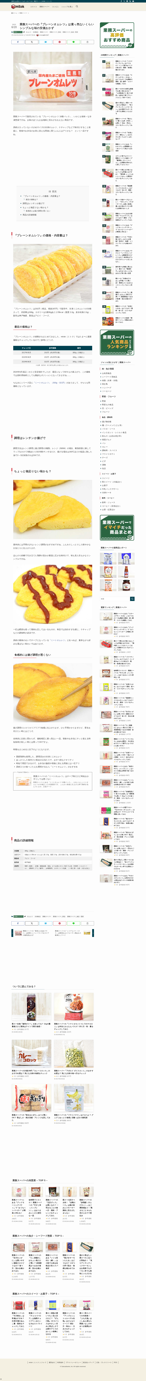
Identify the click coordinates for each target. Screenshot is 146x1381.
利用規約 (60, 1362)
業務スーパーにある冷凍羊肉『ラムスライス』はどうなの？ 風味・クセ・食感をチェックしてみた (124, 217)
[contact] (133, 1)
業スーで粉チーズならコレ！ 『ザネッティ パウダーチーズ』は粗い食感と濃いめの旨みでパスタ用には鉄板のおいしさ (124, 204)
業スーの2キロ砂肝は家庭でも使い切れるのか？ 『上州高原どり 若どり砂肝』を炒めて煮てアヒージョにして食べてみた (124, 93)
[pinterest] (127, 1)
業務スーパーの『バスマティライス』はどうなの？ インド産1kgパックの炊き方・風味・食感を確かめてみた (124, 65)
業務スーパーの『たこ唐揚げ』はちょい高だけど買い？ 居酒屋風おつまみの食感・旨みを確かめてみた (124, 297)
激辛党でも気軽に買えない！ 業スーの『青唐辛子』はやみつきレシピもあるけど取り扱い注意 (124, 270)
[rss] (130, 1)
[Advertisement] (32, 158)
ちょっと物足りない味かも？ (35, 207)
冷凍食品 (35, 32)
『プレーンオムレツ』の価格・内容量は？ (41, 196)
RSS (115, 1362)
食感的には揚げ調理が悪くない (38, 211)
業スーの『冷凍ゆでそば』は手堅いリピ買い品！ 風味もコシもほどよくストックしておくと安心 (124, 283)
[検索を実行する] (132, 599)
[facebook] (121, 1)
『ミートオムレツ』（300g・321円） (49, 383)
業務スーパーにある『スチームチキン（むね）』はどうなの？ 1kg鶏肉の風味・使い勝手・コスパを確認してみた (124, 79)
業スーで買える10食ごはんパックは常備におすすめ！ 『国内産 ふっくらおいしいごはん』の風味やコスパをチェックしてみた (124, 175)
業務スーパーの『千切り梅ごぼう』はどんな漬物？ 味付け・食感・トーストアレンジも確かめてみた (124, 241)
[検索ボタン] (76, 7)
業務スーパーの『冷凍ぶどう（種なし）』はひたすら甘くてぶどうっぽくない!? (124, 136)
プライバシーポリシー (73, 1362)
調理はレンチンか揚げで (33, 203)
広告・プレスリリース (104, 1362)
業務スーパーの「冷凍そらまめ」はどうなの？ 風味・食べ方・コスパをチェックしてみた (124, 309)
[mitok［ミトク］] (17, 6)
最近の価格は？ (32, 199)
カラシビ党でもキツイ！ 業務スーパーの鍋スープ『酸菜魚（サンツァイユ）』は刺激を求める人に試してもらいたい (124, 160)
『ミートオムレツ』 (58, 640)
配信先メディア (88, 1362)
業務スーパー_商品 (55, 32)
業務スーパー (18, 32)
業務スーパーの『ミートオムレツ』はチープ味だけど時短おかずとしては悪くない (61, 777)
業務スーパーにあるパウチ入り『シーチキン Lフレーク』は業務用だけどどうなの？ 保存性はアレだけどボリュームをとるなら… (124, 256)
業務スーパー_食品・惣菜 (70, 32)
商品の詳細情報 (30, 215)
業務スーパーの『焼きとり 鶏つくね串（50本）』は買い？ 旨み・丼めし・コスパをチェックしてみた (124, 123)
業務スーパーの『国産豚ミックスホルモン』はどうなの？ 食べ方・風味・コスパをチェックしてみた (124, 190)
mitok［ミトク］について (38, 1362)
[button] (1, 1379)
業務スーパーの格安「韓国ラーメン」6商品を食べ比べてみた (124, 320)
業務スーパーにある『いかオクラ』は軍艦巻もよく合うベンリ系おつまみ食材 (124, 147)
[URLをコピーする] (87, 42)
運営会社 (52, 1362)
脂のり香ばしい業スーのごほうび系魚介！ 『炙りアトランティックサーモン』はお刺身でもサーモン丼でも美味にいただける (124, 108)
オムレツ (28, 32)
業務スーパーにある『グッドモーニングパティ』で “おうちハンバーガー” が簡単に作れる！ (124, 228)
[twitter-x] (124, 1)
